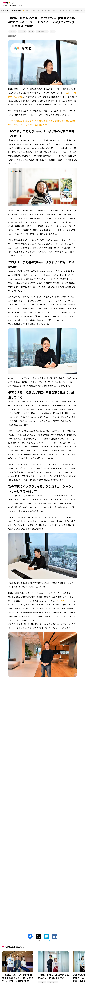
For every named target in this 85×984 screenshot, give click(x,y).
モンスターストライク (65, 600)
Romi (66, 93)
